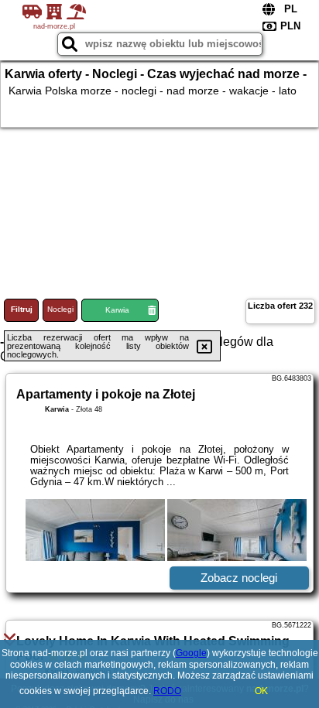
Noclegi (60, 309)
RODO (167, 691)
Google (191, 653)
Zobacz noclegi (239, 577)
